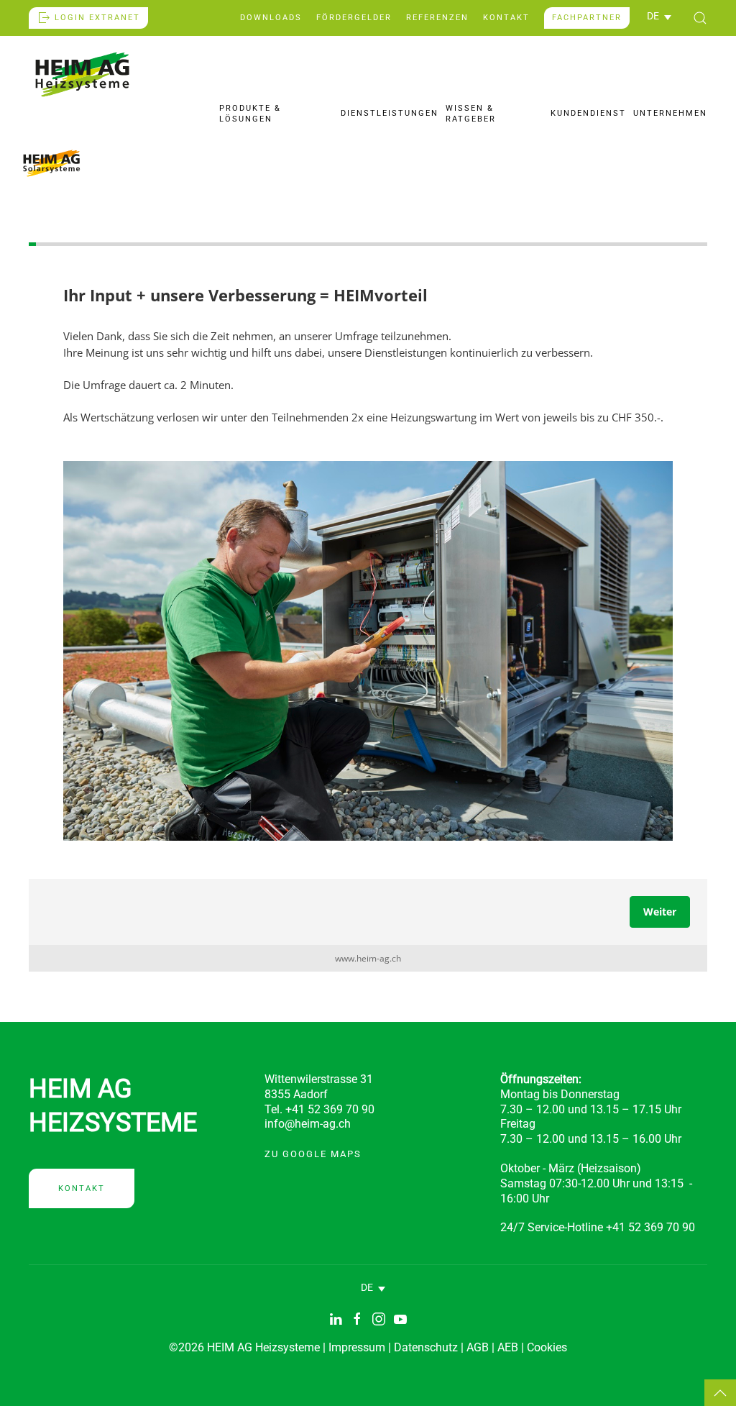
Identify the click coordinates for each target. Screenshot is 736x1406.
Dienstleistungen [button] (389, 113)
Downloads (271, 17)
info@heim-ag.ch (307, 1124)
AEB (507, 1347)
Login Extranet (97, 17)
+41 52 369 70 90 (650, 1227)
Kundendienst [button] (588, 113)
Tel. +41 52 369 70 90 (319, 1109)
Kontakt (506, 17)
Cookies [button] (547, 1347)
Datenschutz (426, 1347)
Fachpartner (587, 17)
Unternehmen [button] (670, 113)
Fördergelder (354, 17)
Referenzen (437, 17)
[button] (659, 16)
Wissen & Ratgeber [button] (471, 113)
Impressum (356, 1347)
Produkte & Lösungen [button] (250, 113)
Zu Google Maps (313, 1154)
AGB (477, 1347)
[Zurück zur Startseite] (83, 74)
